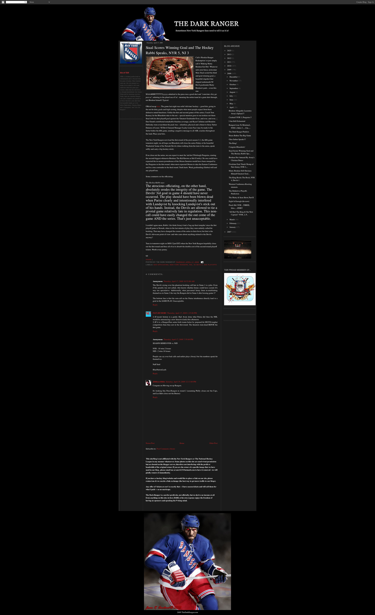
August (233, 92)
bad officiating (161, 265)
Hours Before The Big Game (240, 135)
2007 (229, 231)
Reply (155, 304)
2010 (229, 65)
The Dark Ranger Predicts (239, 131)
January (233, 227)
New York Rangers (179, 265)
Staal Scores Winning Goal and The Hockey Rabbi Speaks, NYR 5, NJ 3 (180, 50)
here (158, 106)
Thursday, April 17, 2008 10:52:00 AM (179, 281)
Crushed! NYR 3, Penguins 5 (240, 117)
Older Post (213, 443)
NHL (191, 265)
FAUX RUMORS (159, 312)
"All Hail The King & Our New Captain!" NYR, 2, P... (241, 213)
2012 (229, 58)
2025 (229, 50)
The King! (233, 143)
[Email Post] (202, 262)
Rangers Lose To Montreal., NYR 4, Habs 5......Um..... (240, 126)
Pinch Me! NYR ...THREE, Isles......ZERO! (239, 206)
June (232, 99)
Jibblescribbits (159, 381)
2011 (229, 62)
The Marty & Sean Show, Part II (241, 197)
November (234, 80)
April (232, 107)
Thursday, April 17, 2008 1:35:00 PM (182, 313)
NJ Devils (198, 265)
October (233, 84)
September (234, 88)
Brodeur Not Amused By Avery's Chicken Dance (241, 159)
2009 (229, 69)
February (233, 223)
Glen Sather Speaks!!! (237, 139)
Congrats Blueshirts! (237, 147)
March (232, 219)
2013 (229, 54)
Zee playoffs (210, 265)
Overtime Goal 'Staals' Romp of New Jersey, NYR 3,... (241, 165)
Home (182, 443)
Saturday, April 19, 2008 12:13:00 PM (181, 381)
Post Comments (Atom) (166, 448)
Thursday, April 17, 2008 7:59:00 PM (178, 339)
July (231, 96)
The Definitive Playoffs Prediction (238, 192)
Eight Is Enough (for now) (239, 201)
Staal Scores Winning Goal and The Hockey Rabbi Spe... (241, 152)
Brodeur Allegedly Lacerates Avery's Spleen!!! (240, 112)
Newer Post (150, 443)
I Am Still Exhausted (237, 121)
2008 (229, 73)
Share (149, 259)
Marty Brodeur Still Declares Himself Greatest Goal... (240, 172)
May (232, 103)
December (234, 76)
